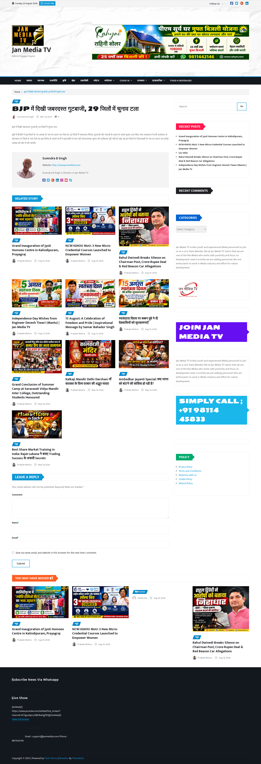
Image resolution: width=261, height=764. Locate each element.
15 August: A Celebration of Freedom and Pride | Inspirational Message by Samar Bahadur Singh (89, 323)
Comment (17, 495)
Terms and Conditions (190, 471)
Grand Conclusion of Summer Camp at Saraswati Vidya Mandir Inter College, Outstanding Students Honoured (35, 391)
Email (15, 538)
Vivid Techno (50, 758)
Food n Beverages (181, 81)
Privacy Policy (185, 467)
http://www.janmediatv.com (66, 165)
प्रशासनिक (157, 81)
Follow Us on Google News (25, 728)
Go (241, 106)
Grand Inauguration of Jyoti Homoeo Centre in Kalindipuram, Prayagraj (35, 250)
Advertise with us (188, 475)
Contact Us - (18, 737)
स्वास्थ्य (40, 81)
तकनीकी (84, 81)
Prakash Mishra (24, 261)
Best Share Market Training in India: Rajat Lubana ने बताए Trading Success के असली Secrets (36, 454)
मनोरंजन (109, 81)
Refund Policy (186, 483)
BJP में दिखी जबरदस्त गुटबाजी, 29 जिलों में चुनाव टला (44, 92)
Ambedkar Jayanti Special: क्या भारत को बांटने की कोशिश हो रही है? (143, 381)
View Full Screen (20, 719)
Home (18, 81)
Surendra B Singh (25, 117)
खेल (73, 81)
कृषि (64, 81)
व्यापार (29, 81)
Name (15, 523)
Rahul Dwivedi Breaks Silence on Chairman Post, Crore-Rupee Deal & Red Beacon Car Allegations (142, 262)
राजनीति (53, 81)
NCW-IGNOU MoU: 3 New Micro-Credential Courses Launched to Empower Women (88, 250)
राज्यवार (141, 81)
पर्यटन (96, 81)
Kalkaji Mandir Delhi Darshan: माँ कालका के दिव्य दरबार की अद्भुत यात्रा (88, 381)
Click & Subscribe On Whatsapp (28, 689)
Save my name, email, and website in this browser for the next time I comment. (56, 553)
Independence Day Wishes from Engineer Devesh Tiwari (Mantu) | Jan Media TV (35, 323)
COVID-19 (125, 81)
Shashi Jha (142, 598)
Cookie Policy (185, 479)
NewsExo (63, 758)
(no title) (183, 153)
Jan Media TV (31, 50)
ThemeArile (78, 758)
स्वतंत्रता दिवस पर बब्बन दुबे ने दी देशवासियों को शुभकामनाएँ (138, 321)
